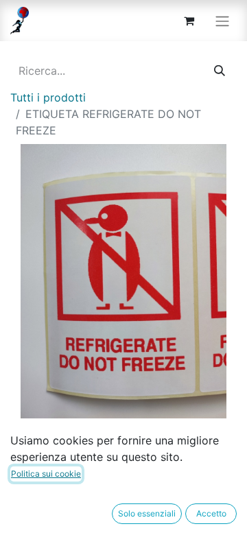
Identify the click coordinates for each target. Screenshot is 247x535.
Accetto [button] (211, 513)
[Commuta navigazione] (222, 20)
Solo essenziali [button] (147, 513)
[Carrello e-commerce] (188, 20)
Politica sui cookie (46, 473)
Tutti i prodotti (48, 97)
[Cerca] (219, 71)
